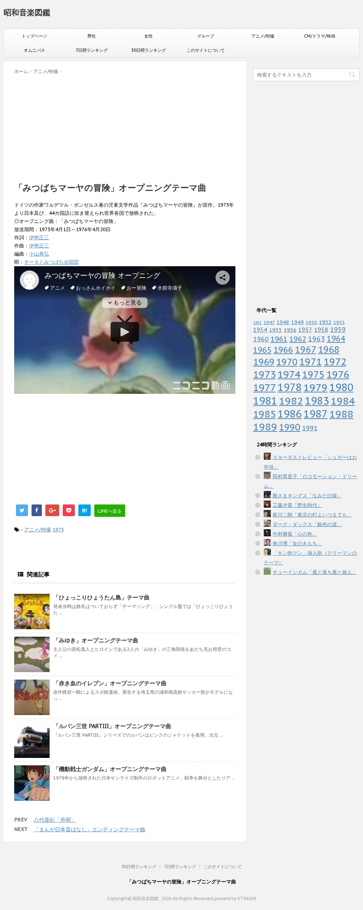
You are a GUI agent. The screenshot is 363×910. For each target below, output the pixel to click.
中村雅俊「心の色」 (295, 534)
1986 (290, 413)
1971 (310, 362)
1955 (275, 329)
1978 (290, 387)
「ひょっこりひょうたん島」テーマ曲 (101, 597)
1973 (264, 374)
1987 (315, 413)
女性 (148, 36)
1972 (335, 361)
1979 (315, 387)
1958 (321, 330)
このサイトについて (205, 50)
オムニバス (34, 50)
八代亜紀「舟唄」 (55, 819)
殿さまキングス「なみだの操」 (307, 495)
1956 (290, 329)
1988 (341, 413)
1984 (343, 400)
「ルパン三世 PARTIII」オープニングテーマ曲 (112, 726)
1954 (260, 329)
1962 (297, 339)
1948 (283, 322)
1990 (289, 427)
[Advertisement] (124, 126)
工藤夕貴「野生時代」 (297, 505)
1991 (310, 428)
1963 (316, 338)
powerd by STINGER (235, 898)
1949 (297, 322)
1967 (305, 349)
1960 (261, 339)
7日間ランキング (92, 50)
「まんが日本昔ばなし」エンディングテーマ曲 (89, 829)
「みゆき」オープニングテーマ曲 (95, 640)
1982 (291, 400)
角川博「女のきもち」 (297, 543)
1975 (58, 529)
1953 (339, 322)
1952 (325, 321)
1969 (263, 362)
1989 (265, 426)
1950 (311, 322)
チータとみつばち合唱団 (51, 262)
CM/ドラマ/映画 (319, 36)
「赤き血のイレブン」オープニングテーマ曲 (110, 683)
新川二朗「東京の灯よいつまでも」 (312, 515)
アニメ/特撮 (262, 36)
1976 (337, 374)
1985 (264, 414)
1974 (289, 374)
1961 (278, 339)
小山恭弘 (39, 254)
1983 (317, 400)
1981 (265, 400)
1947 (269, 322)
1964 (336, 339)
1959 (338, 329)
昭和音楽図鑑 (27, 12)
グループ (205, 36)
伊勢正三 (39, 237)
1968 (328, 349)
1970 (286, 362)
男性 (91, 36)
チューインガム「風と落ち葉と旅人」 (315, 572)
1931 (257, 322)
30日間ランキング (148, 50)
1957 (305, 329)
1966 (283, 349)
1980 (341, 387)
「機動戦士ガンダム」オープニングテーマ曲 (110, 768)
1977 (264, 387)
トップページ (34, 36)
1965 (262, 350)
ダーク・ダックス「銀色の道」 (307, 524)
